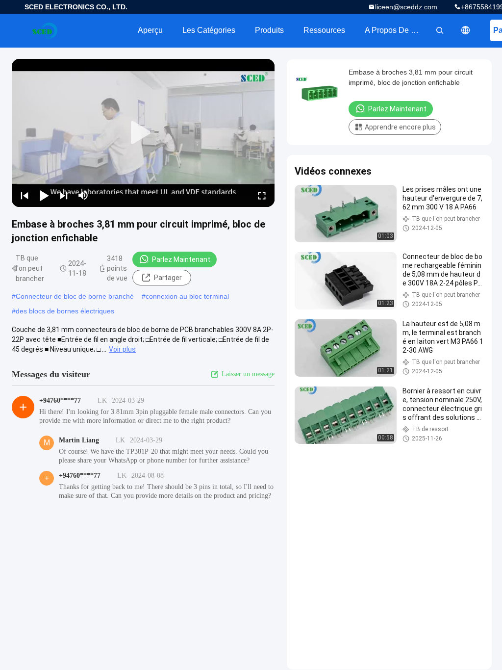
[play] (143, 133)
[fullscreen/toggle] (262, 195)
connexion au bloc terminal (187, 296)
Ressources (324, 30)
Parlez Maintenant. (182, 259)
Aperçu (150, 30)
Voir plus (122, 349)
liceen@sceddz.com (406, 7)
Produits (269, 30)
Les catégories (208, 30)
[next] (64, 195)
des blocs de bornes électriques (65, 311)
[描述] (465, 30)
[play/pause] (44, 195)
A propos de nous (396, 30)
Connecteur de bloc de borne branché (75, 296)
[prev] (24, 195)
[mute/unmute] (83, 195)
